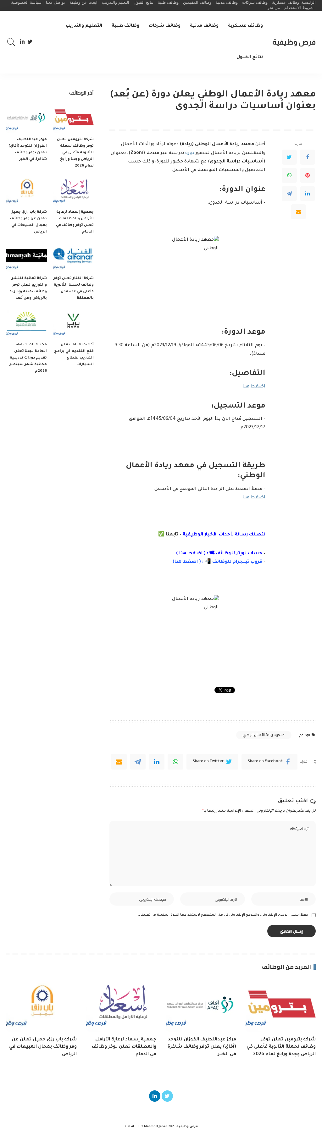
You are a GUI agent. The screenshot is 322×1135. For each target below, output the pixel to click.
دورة (189, 153)
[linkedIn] (156, 762)
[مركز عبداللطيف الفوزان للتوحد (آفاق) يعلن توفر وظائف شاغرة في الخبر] (26, 118)
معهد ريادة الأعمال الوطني (262, 735)
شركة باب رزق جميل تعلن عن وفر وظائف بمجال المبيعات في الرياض (43, 1047)
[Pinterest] (307, 175)
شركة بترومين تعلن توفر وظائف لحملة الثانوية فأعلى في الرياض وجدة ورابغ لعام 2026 (75, 153)
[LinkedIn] (22, 42)
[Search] (11, 42)
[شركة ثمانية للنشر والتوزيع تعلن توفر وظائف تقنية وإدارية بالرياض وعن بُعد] (26, 257)
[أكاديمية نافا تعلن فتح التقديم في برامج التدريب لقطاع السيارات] (73, 323)
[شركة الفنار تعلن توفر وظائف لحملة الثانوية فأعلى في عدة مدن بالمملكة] (73, 257)
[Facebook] (307, 157)
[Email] (298, 211)
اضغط (189, 562)
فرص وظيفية (294, 42)
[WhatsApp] (289, 175)
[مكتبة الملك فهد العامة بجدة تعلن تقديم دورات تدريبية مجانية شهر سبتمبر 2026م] (26, 323)
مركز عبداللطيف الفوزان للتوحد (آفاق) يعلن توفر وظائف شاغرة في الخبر (202, 1047)
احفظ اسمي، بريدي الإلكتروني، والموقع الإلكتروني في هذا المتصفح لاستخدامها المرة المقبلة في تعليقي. (223, 915)
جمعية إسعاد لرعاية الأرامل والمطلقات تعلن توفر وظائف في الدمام (124, 1047)
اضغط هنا (253, 386)
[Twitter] (30, 42)
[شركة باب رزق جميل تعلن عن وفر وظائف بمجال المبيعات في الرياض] (26, 191)
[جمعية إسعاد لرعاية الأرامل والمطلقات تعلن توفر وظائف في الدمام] (73, 191)
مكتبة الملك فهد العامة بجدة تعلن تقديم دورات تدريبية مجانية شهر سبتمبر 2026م (28, 358)
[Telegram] (289, 193)
